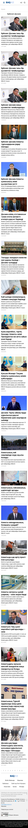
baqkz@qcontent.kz (6, 804)
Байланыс (6, 783)
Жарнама (20, 780)
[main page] (12, 2)
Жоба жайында (10, 780)
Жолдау (21, 786)
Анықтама (7, 786)
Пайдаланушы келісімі (7, 809)
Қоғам (15, 786)
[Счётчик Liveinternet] (4, 815)
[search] (24, 2)
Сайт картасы (4, 812)
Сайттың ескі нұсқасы (18, 783)
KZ (21, 2)
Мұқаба (3, 9)
